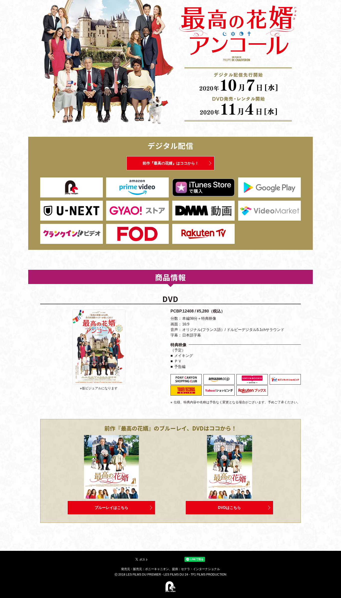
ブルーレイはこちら (111, 508)
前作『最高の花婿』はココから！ (171, 163)
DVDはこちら (229, 508)
